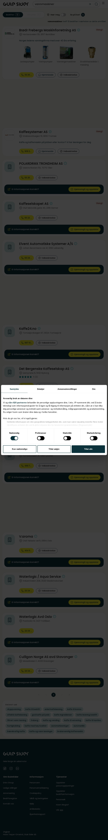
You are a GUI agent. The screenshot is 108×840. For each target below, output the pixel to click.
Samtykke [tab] (14, 389)
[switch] (41, 438)
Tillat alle (88, 449)
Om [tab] (93, 389)
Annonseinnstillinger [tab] (67, 389)
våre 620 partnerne (17, 402)
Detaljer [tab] (40, 389)
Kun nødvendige (19, 449)
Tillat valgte (54, 449)
